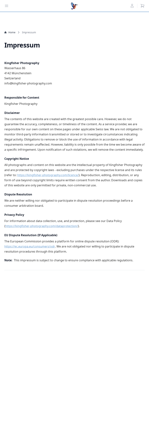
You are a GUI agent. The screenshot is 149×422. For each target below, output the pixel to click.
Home (11, 32)
